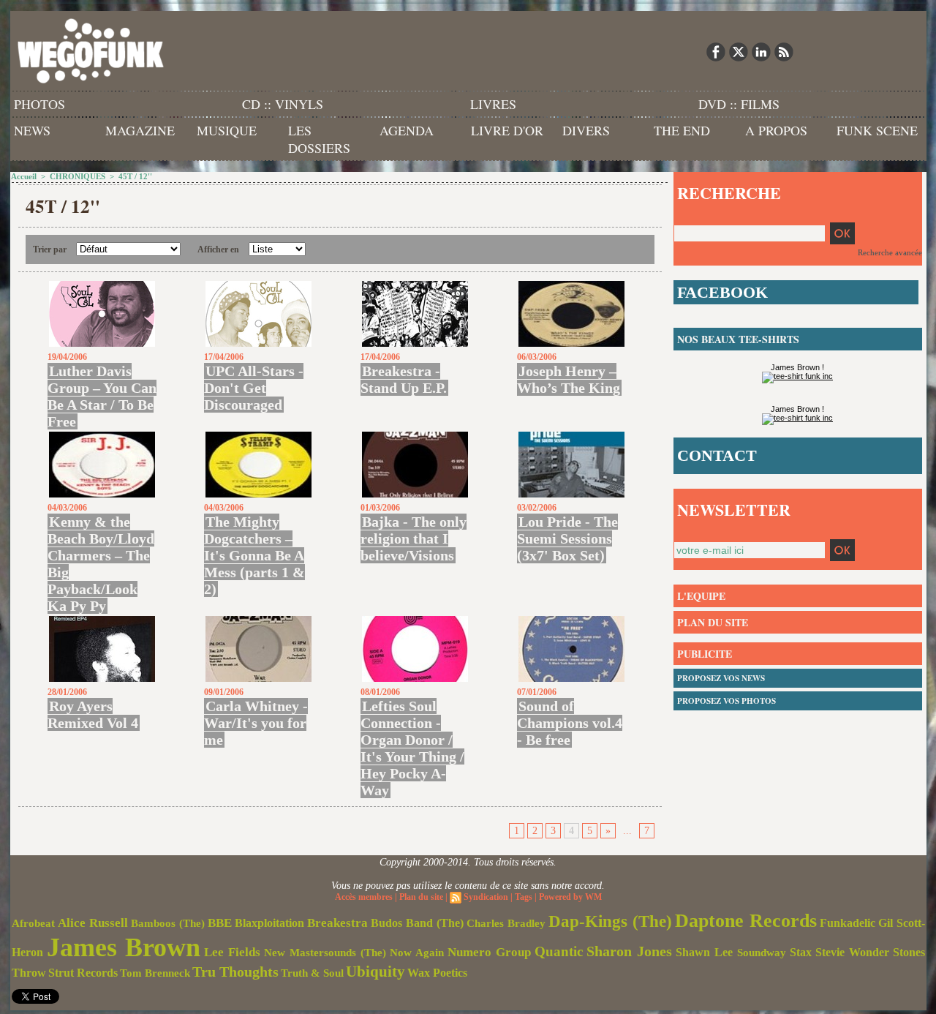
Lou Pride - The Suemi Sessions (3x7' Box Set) (567, 538)
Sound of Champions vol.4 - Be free (569, 723)
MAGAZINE (140, 130)
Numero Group (489, 952)
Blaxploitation (269, 923)
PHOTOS (39, 104)
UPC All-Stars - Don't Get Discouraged (253, 388)
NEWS (32, 130)
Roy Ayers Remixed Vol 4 (93, 714)
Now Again (417, 952)
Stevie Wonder (852, 952)
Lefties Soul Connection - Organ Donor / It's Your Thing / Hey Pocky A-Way (412, 748)
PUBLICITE (704, 653)
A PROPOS (776, 130)
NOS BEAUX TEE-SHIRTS (738, 339)
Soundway (761, 952)
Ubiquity (375, 971)
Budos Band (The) (417, 923)
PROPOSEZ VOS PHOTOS (726, 701)
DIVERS (586, 130)
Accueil (24, 176)
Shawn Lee (704, 952)
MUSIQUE (227, 130)
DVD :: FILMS (739, 104)
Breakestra (337, 923)
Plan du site (421, 897)
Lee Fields (232, 952)
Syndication (486, 897)
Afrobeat (33, 923)
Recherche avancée (890, 252)
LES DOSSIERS (319, 139)
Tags (523, 897)
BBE (220, 923)
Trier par (50, 249)
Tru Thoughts (235, 972)
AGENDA (407, 130)
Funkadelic (847, 923)
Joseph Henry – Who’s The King (568, 379)
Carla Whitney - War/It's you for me (256, 723)
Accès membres (364, 897)
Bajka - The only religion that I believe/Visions (414, 538)
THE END (682, 130)
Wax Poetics (437, 972)
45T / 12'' (135, 176)
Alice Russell (93, 923)
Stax (801, 952)
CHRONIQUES (77, 176)
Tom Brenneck (155, 973)
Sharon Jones (629, 951)
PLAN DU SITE (712, 622)
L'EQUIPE (701, 596)
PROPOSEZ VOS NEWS (721, 678)
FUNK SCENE (877, 130)
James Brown (123, 947)
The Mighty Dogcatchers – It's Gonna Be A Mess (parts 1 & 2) (254, 555)
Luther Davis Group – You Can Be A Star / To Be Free (102, 396)
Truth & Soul (312, 973)
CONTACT (717, 455)
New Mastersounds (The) (325, 952)
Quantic (559, 951)
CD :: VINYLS (282, 104)
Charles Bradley (506, 923)
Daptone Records (746, 920)
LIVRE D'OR (507, 130)
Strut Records (83, 973)
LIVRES (493, 104)
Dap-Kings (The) (610, 921)
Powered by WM (570, 897)
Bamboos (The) (168, 923)
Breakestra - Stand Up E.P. (404, 379)
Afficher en (218, 249)
